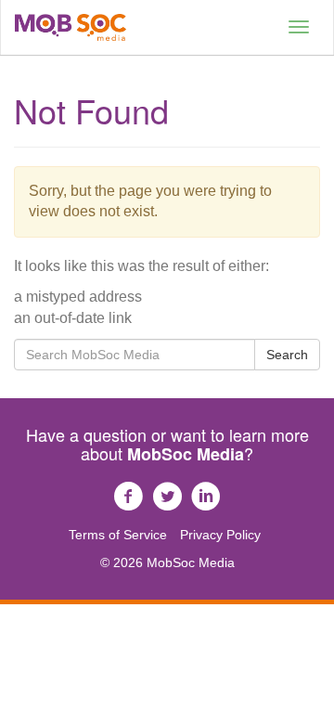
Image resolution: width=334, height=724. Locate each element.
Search (287, 354)
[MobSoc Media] (70, 27)
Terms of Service (118, 534)
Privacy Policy (220, 534)
